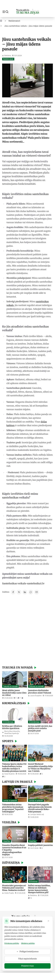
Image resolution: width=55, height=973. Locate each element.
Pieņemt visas (27, 966)
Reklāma (7, 55)
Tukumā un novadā (10, 686)
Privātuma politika (11, 943)
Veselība (6, 841)
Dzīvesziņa (7, 881)
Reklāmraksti (14, 21)
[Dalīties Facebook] (13, 592)
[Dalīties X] (19, 592)
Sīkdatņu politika (28, 943)
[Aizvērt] (48, 921)
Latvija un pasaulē (10, 801)
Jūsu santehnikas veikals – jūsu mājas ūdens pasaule (28, 26)
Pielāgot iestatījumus (29, 951)
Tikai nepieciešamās (27, 959)
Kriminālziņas (8, 722)
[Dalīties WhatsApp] (30, 592)
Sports (5, 760)
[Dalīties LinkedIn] (24, 592)
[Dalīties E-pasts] (36, 592)
